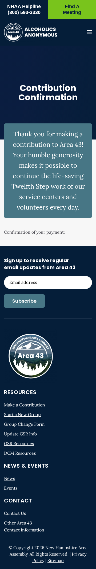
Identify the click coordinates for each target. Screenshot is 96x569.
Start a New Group (22, 414)
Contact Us (15, 513)
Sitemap (55, 560)
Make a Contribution (24, 405)
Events (10, 488)
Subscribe (24, 301)
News (9, 478)
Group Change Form (24, 424)
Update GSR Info (20, 433)
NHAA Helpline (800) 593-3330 (24, 9)
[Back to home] (30, 32)
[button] (89, 32)
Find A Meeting (72, 9)
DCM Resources (20, 453)
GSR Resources (19, 443)
